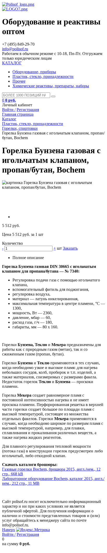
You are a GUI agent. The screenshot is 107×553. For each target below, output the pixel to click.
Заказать (70, 248)
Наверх (8, 529)
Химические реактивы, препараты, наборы (50, 86)
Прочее (18, 81)
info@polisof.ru (15, 49)
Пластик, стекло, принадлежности (42, 76)
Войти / (9, 109)
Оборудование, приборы (34, 72)
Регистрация (28, 109)
